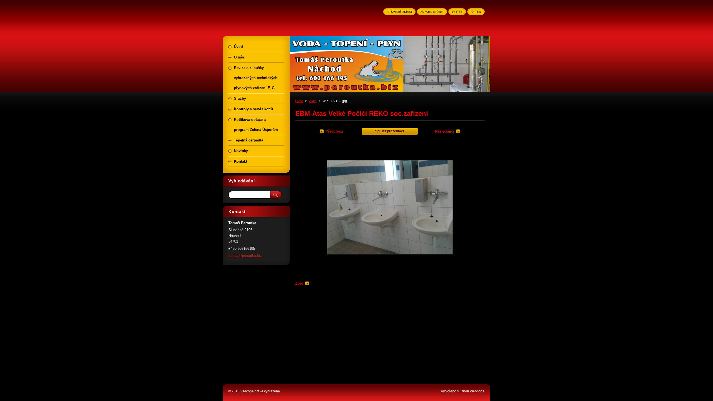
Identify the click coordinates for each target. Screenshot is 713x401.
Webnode (477, 391)
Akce (313, 101)
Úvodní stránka (401, 11)
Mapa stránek (434, 11)
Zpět (299, 283)
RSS (459, 11)
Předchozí (334, 131)
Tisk (478, 11)
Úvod (299, 101)
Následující (444, 131)
